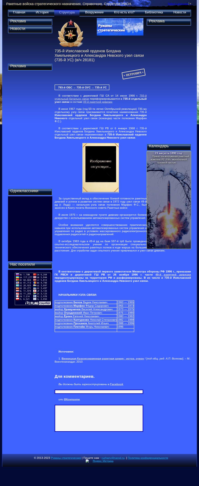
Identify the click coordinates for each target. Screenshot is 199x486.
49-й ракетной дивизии (97, 101)
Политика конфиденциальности (148, 457)
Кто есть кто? (124, 12)
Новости (179, 12)
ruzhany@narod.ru (113, 457)
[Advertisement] (30, 129)
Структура (67, 12)
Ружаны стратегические (66, 457)
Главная (19, 12)
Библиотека (154, 12)
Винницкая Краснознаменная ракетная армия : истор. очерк (103, 358)
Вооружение (94, 12)
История (42, 12)
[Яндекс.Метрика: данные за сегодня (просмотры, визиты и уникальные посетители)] (99, 460)
